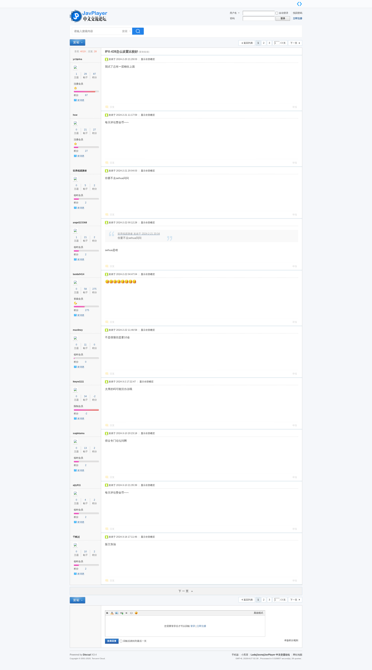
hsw (75, 115)
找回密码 (297, 13)
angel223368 (80, 222)
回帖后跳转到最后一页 (134, 641)
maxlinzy (78, 330)
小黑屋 (244, 654)
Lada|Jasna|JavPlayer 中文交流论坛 (270, 654)
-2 (94, 396)
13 (85, 448)
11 (85, 344)
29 (85, 74)
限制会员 (78, 406)
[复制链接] (144, 52)
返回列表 (248, 43)
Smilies (136, 613)
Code (131, 613)
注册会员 (78, 83)
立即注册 (297, 18)
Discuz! (87, 654)
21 (85, 129)
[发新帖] (77, 42)
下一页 (293, 43)
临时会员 (78, 195)
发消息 (80, 100)
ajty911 (77, 485)
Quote (126, 613)
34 (85, 396)
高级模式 (258, 613)
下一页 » (186, 591)
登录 (192, 626)
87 (94, 74)
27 (94, 129)
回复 (112, 107)
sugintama (78, 433)
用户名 (233, 13)
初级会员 (78, 298)
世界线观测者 (80, 170)
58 (85, 289)
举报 (294, 107)
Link (122, 613)
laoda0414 (78, 274)
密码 (232, 18)
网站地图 (297, 654)
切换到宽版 (299, 4)
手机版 (235, 654)
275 (94, 289)
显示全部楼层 (148, 59)
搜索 (124, 31)
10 (85, 551)
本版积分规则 (291, 640)
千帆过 (76, 536)
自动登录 (283, 13)
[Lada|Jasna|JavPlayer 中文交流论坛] (89, 23)
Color (112, 613)
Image (117, 613)
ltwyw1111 (78, 381)
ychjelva (77, 59)
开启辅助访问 (295, 2)
